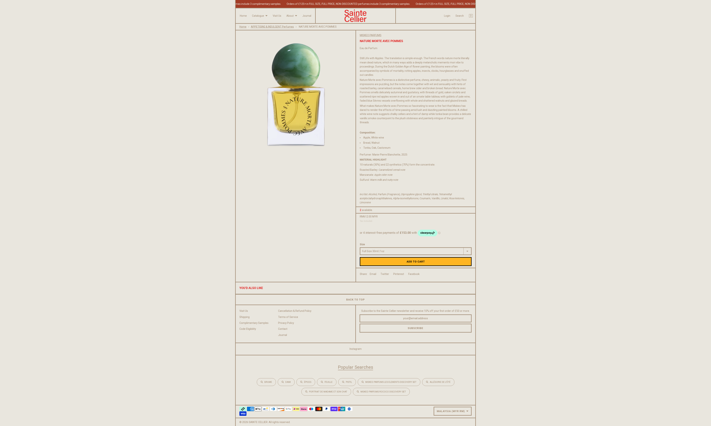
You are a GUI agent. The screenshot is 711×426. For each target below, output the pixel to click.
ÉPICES (307, 382)
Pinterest (398, 274)
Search (459, 15)
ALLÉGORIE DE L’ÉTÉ (440, 382)
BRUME (268, 382)
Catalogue (258, 15)
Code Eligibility (247, 328)
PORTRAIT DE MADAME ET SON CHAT (328, 391)
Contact (282, 328)
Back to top (355, 299)
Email (373, 274)
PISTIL (349, 382)
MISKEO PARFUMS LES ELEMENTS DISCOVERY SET (390, 382)
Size (362, 244)
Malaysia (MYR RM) (451, 411)
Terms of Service (288, 317)
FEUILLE (329, 382)
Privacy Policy (286, 322)
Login (447, 15)
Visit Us (277, 15)
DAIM (288, 382)
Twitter (384, 274)
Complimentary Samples (253, 322)
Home (243, 15)
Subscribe (415, 328)
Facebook (414, 274)
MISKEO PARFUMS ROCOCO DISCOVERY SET (383, 391)
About (290, 15)
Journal (306, 15)
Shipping (244, 317)
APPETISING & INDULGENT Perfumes (272, 26)
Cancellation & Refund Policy (294, 310)
